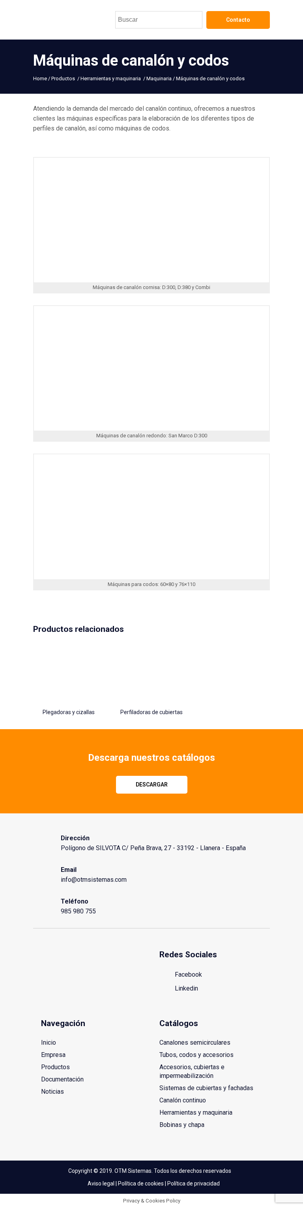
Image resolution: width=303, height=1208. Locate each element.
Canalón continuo (182, 1100)
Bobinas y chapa (181, 1125)
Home (40, 78)
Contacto (238, 20)
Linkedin (185, 988)
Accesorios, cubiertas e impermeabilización (191, 1071)
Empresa (53, 1055)
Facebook (187, 974)
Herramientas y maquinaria (110, 78)
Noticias (52, 1091)
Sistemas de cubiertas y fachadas (206, 1088)
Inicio (48, 1042)
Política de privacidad (193, 1183)
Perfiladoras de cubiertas (151, 712)
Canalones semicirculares (194, 1042)
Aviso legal (101, 1183)
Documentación (62, 1079)
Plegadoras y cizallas (69, 712)
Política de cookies (141, 1183)
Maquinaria (159, 78)
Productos (63, 78)
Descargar (152, 784)
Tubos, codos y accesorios (196, 1055)
